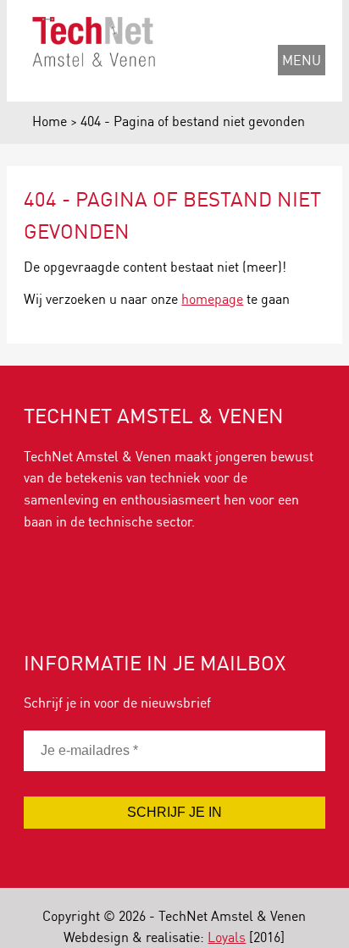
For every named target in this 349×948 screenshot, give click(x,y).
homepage (212, 298)
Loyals (227, 936)
